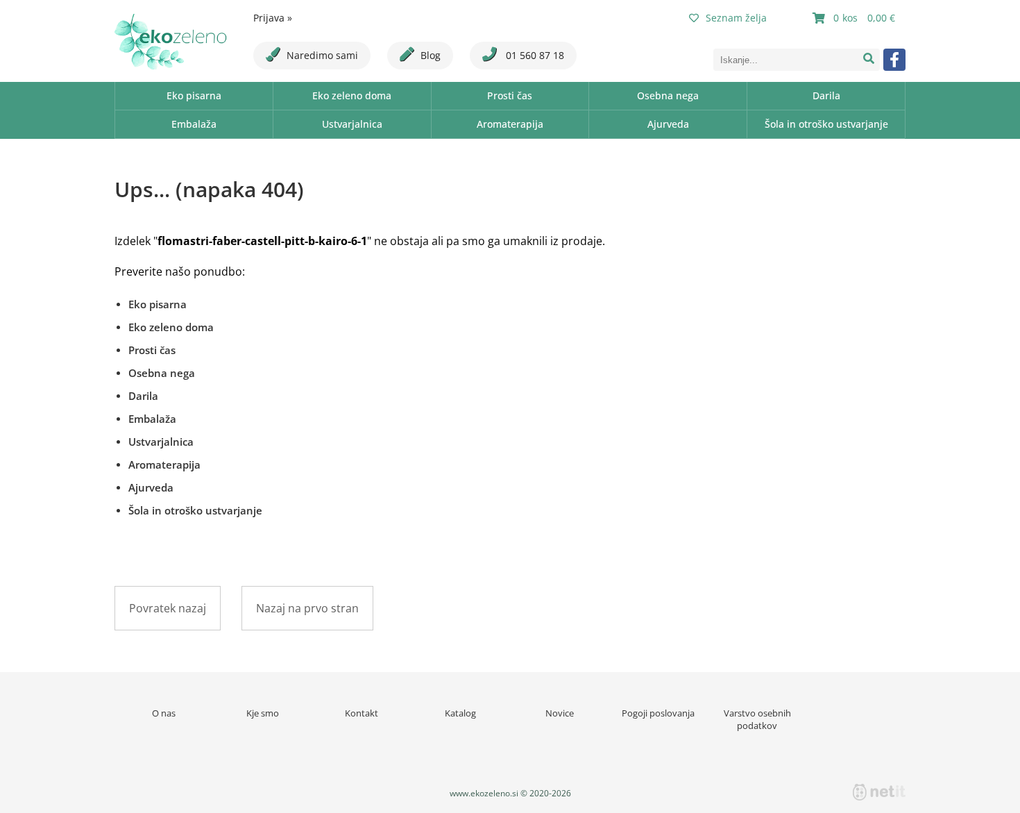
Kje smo (262, 713)
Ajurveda (668, 124)
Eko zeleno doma (351, 95)
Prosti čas (509, 95)
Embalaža (193, 124)
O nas (164, 713)
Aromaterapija (510, 124)
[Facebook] (894, 60)
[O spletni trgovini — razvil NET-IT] (879, 792)
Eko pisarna (194, 95)
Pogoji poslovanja (658, 713)
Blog (430, 55)
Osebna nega (668, 95)
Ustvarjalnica (352, 124)
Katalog (460, 713)
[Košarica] (856, 18)
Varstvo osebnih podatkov (757, 719)
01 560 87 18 (533, 55)
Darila (826, 95)
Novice (559, 713)
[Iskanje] (869, 60)
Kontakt (361, 713)
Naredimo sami (322, 55)
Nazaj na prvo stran (307, 608)
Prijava (272, 17)
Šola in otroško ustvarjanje (826, 124)
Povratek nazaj (167, 608)
